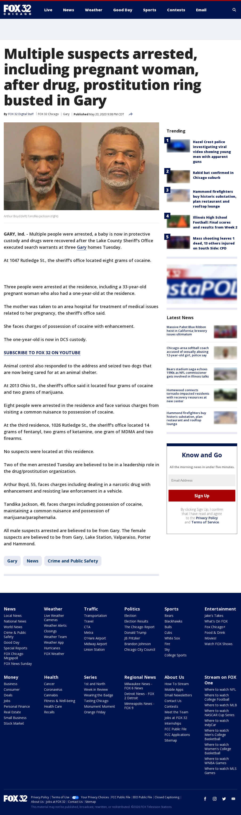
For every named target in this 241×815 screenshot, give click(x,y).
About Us (174, 677)
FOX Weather (54, 653)
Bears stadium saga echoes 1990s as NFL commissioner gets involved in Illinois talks (188, 372)
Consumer (12, 689)
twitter (224, 799)
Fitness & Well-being (59, 701)
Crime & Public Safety (15, 634)
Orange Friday (94, 712)
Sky (167, 649)
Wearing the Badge (98, 695)
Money (11, 677)
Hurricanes (52, 648)
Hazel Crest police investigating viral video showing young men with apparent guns (212, 152)
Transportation (95, 615)
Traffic (91, 609)
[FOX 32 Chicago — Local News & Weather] (19, 10)
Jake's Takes (214, 615)
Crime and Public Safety (73, 561)
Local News (13, 615)
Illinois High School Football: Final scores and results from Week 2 (215, 222)
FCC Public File (176, 729)
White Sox (172, 638)
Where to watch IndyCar (217, 722)
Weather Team (55, 636)
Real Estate (12, 712)
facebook (205, 799)
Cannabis (51, 695)
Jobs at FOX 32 (176, 717)
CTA (87, 627)
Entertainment (220, 609)
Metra (88, 632)
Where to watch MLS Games (221, 770)
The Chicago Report (139, 627)
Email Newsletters (178, 695)
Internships (173, 723)
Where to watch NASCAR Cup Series (219, 712)
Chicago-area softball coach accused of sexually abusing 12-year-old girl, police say (188, 351)
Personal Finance (17, 706)
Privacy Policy (207, 518)
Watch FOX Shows (219, 644)
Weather (53, 609)
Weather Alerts (55, 625)
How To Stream (177, 684)
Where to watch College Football (217, 697)
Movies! (210, 638)
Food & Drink (215, 632)
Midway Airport (95, 644)
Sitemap (171, 740)
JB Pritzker (132, 638)
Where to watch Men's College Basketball (217, 734)
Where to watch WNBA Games (217, 760)
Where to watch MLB (221, 705)
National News (15, 621)
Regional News (140, 677)
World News (13, 627)
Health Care (53, 706)
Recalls (49, 712)
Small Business (15, 717)
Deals (8, 695)
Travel (88, 621)
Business (10, 684)
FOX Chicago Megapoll (13, 655)
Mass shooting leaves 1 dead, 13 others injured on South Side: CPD (214, 243)
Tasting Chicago (96, 701)
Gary (66, 114)
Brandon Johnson (137, 644)
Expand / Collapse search (234, 10)
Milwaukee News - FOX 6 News (138, 686)
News (32, 561)
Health (51, 677)
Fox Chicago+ (215, 627)
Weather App (54, 642)
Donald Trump (135, 632)
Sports (171, 609)
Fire (167, 644)
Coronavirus (53, 689)
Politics (132, 609)
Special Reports (15, 648)
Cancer (49, 684)
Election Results (136, 621)
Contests (171, 706)
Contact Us (173, 701)
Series (90, 677)
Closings (50, 631)
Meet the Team (176, 712)
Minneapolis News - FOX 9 (139, 705)
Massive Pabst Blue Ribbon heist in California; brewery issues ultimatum (187, 330)
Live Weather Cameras (54, 617)
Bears (169, 615)
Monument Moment (99, 706)
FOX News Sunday (18, 663)
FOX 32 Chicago (48, 114)
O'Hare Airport (95, 638)
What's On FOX (216, 621)
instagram (214, 799)
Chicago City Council (139, 649)
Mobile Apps (174, 689)
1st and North (94, 684)
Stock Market (14, 723)
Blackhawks (173, 621)
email (233, 799)
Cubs (168, 632)
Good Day (11, 642)
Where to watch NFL (220, 689)
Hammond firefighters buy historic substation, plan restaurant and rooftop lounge (186, 418)
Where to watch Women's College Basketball (218, 748)
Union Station (94, 649)
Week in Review (96, 689)
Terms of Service (205, 522)
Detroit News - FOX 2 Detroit (139, 695)
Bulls (168, 627)
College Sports (176, 655)
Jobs (7, 701)
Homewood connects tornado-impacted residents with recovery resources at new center (188, 395)
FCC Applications (177, 734)
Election (130, 615)
